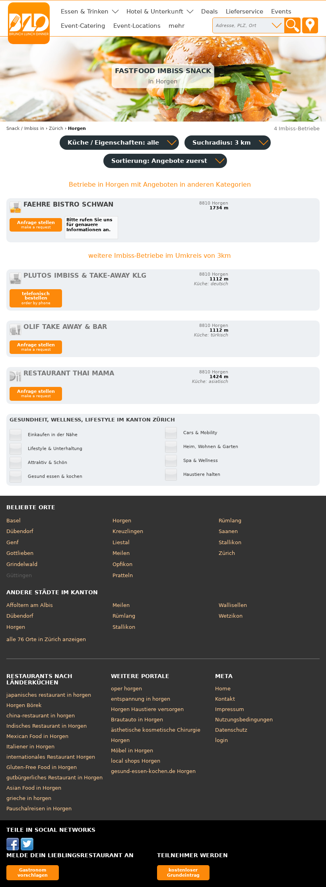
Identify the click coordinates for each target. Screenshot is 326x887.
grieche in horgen (28, 798)
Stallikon (230, 542)
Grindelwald (21, 564)
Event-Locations (137, 25)
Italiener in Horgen (30, 747)
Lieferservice (244, 11)
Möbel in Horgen (132, 751)
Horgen (122, 521)
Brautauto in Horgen (137, 720)
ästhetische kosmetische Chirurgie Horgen (155, 735)
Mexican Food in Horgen (37, 736)
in (25, 128)
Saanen (228, 531)
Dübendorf (19, 531)
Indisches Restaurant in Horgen (46, 726)
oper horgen (126, 689)
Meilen (121, 553)
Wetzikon (231, 616)
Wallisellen (233, 605)
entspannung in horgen (140, 699)
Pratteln (123, 575)
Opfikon (122, 564)
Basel (13, 521)
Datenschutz (231, 730)
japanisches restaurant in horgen (48, 695)
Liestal (121, 542)
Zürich (227, 553)
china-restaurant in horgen (40, 716)
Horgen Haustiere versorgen (147, 709)
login (221, 740)
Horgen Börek (24, 705)
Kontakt (225, 699)
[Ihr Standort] (310, 25)
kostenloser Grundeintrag (183, 872)
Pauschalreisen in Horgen (39, 809)
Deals (209, 11)
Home (223, 689)
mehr (176, 25)
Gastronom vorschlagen (32, 872)
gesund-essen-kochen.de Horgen (153, 771)
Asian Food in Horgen (33, 788)
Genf (12, 542)
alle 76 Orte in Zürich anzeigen (46, 639)
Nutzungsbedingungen (244, 720)
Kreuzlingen (128, 531)
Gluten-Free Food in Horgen (41, 767)
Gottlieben (19, 553)
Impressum (229, 709)
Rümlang (230, 521)
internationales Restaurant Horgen (50, 757)
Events (281, 11)
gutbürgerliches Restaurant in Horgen (54, 778)
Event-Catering (83, 25)
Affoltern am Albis (29, 605)
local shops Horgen (135, 761)
